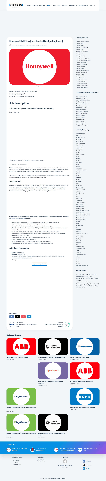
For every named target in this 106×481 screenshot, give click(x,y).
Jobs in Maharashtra (81, 72)
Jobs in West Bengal (81, 87)
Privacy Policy (17, 464)
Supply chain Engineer (82, 125)
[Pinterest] (23, 316)
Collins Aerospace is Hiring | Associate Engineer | (52, 357)
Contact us (73, 5)
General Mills (79, 187)
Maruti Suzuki (80, 217)
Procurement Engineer (82, 111)
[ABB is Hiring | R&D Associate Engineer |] (21, 346)
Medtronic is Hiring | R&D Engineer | (80, 357)
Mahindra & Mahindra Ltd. (83, 216)
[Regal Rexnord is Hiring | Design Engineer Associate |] (21, 396)
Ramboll (78, 229)
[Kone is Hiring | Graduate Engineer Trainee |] (85, 396)
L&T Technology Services (83, 214)
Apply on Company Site (39, 264)
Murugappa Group (81, 219)
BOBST (78, 156)
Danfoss (78, 173)
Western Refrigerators (82, 265)
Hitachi (78, 195)
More (91, 5)
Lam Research (80, 212)
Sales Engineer (80, 121)
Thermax (78, 252)
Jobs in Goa (79, 53)
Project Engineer (80, 115)
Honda (78, 196)
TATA (77, 250)
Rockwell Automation (82, 233)
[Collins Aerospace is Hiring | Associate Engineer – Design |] (53, 422)
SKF (77, 244)
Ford (77, 183)
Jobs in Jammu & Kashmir (83, 60)
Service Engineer (80, 123)
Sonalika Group (80, 248)
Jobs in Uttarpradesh (82, 85)
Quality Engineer (80, 117)
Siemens (78, 242)
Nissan (78, 221)
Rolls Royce (79, 235)
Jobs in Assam (80, 43)
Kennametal (79, 204)
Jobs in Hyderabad (81, 64)
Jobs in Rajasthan (81, 78)
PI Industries (79, 225)
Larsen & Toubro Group (82, 210)
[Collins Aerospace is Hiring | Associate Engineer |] (53, 346)
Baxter (78, 152)
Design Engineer (80, 98)
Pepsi (77, 223)
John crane (79, 200)
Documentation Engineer (83, 100)
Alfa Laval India (80, 143)
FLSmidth (78, 181)
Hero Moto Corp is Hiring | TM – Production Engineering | (67, 449)
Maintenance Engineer (82, 104)
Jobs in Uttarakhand (81, 83)
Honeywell (79, 198)
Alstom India (79, 145)
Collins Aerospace (81, 170)
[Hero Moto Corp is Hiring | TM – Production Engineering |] (56, 450)
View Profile (65, 467)
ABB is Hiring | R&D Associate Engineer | (17, 357)
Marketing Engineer (81, 107)
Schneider (79, 240)
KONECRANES (80, 208)
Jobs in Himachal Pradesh (83, 59)
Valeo (77, 258)
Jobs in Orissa (80, 74)
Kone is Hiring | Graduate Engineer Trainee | (82, 407)
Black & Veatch (80, 154)
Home (28, 5)
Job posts (36, 45)
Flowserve (79, 179)
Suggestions (16, 460)
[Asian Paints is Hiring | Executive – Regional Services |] (53, 370)
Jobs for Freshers (38, 5)
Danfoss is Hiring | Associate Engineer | (19, 449)
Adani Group (79, 141)
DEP (77, 175)
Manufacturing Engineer (82, 105)
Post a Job (56, 5)
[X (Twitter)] (17, 316)
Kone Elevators (80, 206)
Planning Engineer (81, 109)
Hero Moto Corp (80, 191)
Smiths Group (80, 246)
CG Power (79, 168)
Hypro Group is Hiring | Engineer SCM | (87, 286)
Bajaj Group (79, 151)
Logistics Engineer (81, 102)
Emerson (78, 177)
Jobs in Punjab (80, 76)
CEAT (77, 164)
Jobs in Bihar (79, 45)
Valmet (78, 260)
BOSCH (78, 160)
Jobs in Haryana (80, 57)
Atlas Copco (79, 149)
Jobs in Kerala (80, 68)
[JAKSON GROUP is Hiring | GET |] (80, 450)
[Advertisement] (53, 21)
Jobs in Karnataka (81, 66)
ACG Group (79, 139)
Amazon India (80, 147)
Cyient (78, 172)
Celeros (78, 166)
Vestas (78, 262)
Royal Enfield (79, 237)
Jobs (48, 5)
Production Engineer (81, 113)
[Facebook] (11, 316)
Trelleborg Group (81, 254)
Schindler (78, 239)
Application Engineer (82, 96)
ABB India (78, 135)
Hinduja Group (80, 193)
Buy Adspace (83, 5)
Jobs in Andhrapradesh (82, 41)
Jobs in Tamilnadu (81, 80)
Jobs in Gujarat (80, 55)
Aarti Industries (80, 133)
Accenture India (80, 137)
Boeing (78, 158)
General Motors (80, 189)
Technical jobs (43, 45)
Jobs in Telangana (81, 81)
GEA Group (79, 185)
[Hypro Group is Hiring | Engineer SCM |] (32, 450)
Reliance (78, 231)
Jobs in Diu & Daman (82, 51)
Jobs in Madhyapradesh (82, 70)
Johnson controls (81, 202)
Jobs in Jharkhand (81, 62)
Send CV (65, 5)
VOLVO (78, 263)
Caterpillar (79, 162)
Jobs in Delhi (79, 49)
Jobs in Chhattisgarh (82, 47)
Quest (77, 227)
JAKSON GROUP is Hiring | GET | (85, 278)
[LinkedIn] (29, 316)
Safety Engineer (80, 119)
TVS (77, 256)
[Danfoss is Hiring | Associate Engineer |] (8, 450)
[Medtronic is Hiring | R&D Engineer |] (85, 346)
